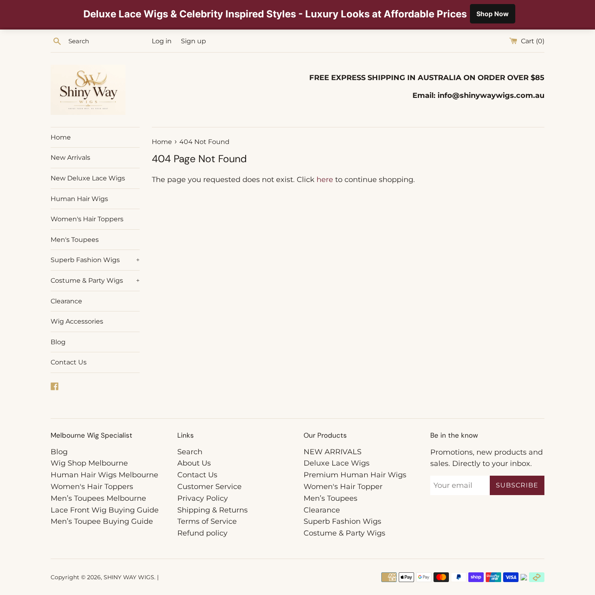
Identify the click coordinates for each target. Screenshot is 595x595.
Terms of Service (207, 521)
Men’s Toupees (330, 498)
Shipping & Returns (212, 510)
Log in (162, 41)
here (325, 179)
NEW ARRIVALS (332, 451)
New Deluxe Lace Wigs (88, 178)
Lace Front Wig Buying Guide (105, 510)
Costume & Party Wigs (95, 280)
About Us (194, 463)
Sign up (193, 41)
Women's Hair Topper (343, 486)
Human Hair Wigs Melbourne (104, 474)
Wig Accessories (77, 321)
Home (61, 137)
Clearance (66, 301)
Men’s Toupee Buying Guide (102, 521)
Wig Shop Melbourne (89, 463)
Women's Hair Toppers (87, 219)
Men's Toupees (75, 240)
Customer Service (209, 486)
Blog (58, 342)
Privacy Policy (202, 498)
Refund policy (202, 533)
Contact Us (69, 362)
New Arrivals (70, 157)
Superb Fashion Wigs (95, 260)
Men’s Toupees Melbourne (98, 498)
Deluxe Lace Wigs (337, 463)
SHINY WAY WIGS (129, 577)
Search (189, 451)
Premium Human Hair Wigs (355, 474)
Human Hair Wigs (79, 199)
